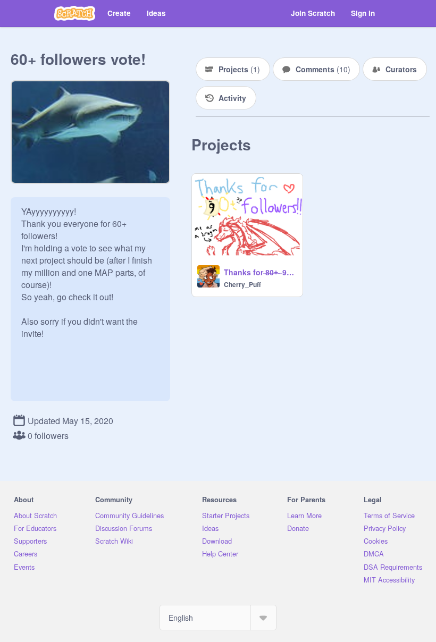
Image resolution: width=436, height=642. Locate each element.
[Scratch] (74, 13)
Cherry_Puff (242, 284)
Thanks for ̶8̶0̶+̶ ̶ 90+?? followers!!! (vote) (260, 272)
